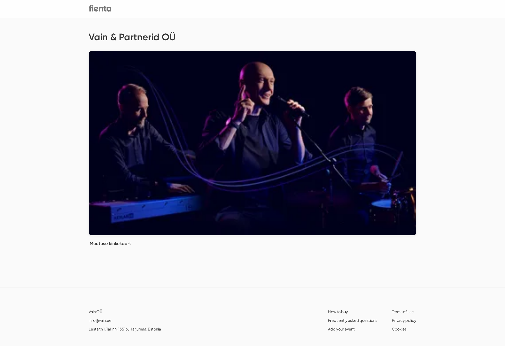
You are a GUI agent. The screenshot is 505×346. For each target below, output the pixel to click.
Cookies (399, 329)
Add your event (341, 329)
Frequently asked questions (352, 320)
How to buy (338, 311)
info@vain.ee (100, 320)
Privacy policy (404, 320)
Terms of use (403, 311)
